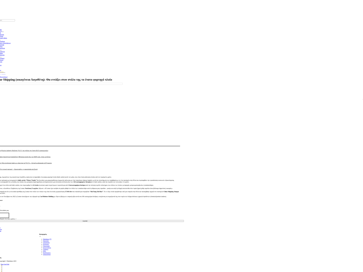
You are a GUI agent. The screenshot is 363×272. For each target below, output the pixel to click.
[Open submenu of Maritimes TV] (3, 31)
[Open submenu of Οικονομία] (1, 57)
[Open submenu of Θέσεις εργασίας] (4, 72)
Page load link (5, 264)
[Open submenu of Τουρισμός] (1, 50)
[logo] (85, 6)
